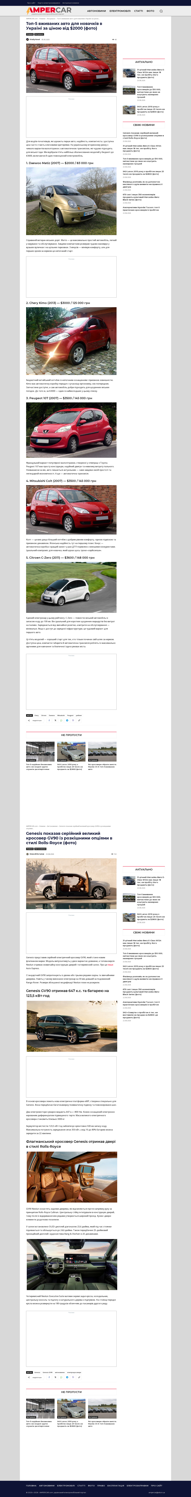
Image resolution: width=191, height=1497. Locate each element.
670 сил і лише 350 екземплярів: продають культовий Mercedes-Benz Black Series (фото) (141, 197)
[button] (161, 11)
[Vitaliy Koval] (27, 39)
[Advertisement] (71, 119)
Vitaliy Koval (35, 39)
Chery (36, 715)
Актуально (51, 19)
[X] (55, 720)
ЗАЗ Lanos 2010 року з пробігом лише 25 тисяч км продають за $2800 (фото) (70, 766)
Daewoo (52, 715)
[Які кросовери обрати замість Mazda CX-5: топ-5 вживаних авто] (102, 752)
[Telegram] (67, 720)
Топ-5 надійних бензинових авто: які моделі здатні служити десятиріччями (39, 766)
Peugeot (70, 715)
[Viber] (73, 720)
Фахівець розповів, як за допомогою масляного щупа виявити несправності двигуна (143, 184)
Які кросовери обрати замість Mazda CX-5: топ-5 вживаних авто (102, 766)
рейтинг (79, 715)
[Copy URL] (79, 720)
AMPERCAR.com (32, 19)
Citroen (43, 715)
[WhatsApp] (61, 720)
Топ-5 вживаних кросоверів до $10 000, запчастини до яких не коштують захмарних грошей (149, 92)
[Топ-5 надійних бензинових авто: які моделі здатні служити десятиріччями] (40, 752)
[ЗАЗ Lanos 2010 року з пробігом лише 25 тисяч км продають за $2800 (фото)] (71, 752)
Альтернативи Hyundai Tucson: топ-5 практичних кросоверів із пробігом (141, 208)
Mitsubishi (61, 715)
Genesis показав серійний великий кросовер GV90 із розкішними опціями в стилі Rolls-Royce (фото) (143, 135)
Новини (42, 19)
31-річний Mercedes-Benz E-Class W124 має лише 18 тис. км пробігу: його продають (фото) (151, 74)
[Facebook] (49, 720)
